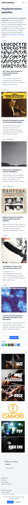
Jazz (4, 40)
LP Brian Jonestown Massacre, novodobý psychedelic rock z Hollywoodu (13, 317)
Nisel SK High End (6, 484)
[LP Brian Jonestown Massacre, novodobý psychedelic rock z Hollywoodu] (14, 299)
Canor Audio (5, 482)
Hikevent (4, 480)
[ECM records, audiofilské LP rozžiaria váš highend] (14, 154)
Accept (10, 502)
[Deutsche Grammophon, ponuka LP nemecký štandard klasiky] (14, 104)
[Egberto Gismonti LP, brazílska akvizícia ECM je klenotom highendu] (14, 201)
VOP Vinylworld (5, 492)
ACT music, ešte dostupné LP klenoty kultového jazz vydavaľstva (12, 73)
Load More (14, 337)
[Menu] (23, 2)
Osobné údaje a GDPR (7, 494)
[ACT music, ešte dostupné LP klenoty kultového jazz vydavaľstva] (14, 55)
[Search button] (25, 352)
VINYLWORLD (7, 2)
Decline (17, 502)
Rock (5, 235)
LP (6, 40)
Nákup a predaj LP (6, 490)
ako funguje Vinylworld (16, 34)
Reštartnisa (4, 478)
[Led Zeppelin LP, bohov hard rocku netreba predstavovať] (14, 250)
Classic (5, 89)
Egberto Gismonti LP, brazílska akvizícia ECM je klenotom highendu (13, 219)
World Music (10, 139)
